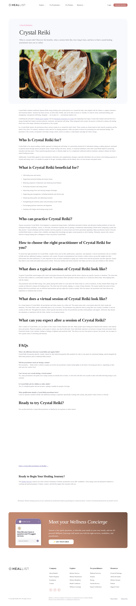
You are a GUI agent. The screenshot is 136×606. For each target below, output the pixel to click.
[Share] (50, 590)
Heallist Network (26, 481)
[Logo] (17, 5)
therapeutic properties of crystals (64, 119)
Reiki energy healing (42, 119)
